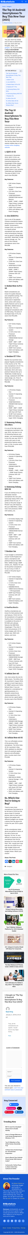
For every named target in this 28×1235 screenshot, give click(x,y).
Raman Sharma (8, 23)
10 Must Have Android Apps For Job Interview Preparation (13, 1151)
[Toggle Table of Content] (20, 71)
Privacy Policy (16, 1228)
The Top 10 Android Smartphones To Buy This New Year (13, 75)
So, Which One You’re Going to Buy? (12, 104)
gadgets (7, 47)
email (8, 1198)
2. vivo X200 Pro (10, 82)
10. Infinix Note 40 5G (12, 101)
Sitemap (23, 1228)
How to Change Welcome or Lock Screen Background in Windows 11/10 (13, 1136)
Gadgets (9, 6)
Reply (9, 1035)
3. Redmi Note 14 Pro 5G (13, 84)
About (4, 1228)
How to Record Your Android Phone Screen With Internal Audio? (13, 1159)
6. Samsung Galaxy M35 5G (14, 93)
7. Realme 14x (10, 96)
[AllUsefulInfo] (8, 1)
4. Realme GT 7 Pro (11, 87)
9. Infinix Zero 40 (11, 98)
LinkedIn (22, 1198)
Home (4, 6)
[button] (22, 1)
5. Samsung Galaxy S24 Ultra (12, 90)
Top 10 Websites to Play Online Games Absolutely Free (12, 1143)
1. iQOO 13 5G (10, 79)
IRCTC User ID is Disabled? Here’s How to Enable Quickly (13, 1128)
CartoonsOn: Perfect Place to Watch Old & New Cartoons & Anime (13, 1166)
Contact (9, 1228)
